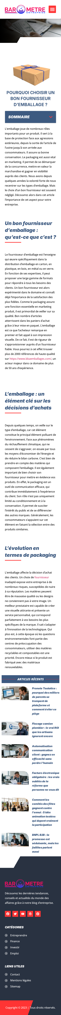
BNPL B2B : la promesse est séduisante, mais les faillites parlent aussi (45, 843)
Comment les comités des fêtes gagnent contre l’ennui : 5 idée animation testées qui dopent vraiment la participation (45, 812)
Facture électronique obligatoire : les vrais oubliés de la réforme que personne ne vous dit (45, 781)
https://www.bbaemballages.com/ (30, 359)
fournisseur (41, 577)
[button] (52, 9)
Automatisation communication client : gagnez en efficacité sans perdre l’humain (43, 754)
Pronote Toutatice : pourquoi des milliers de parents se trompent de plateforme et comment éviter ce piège (45, 701)
